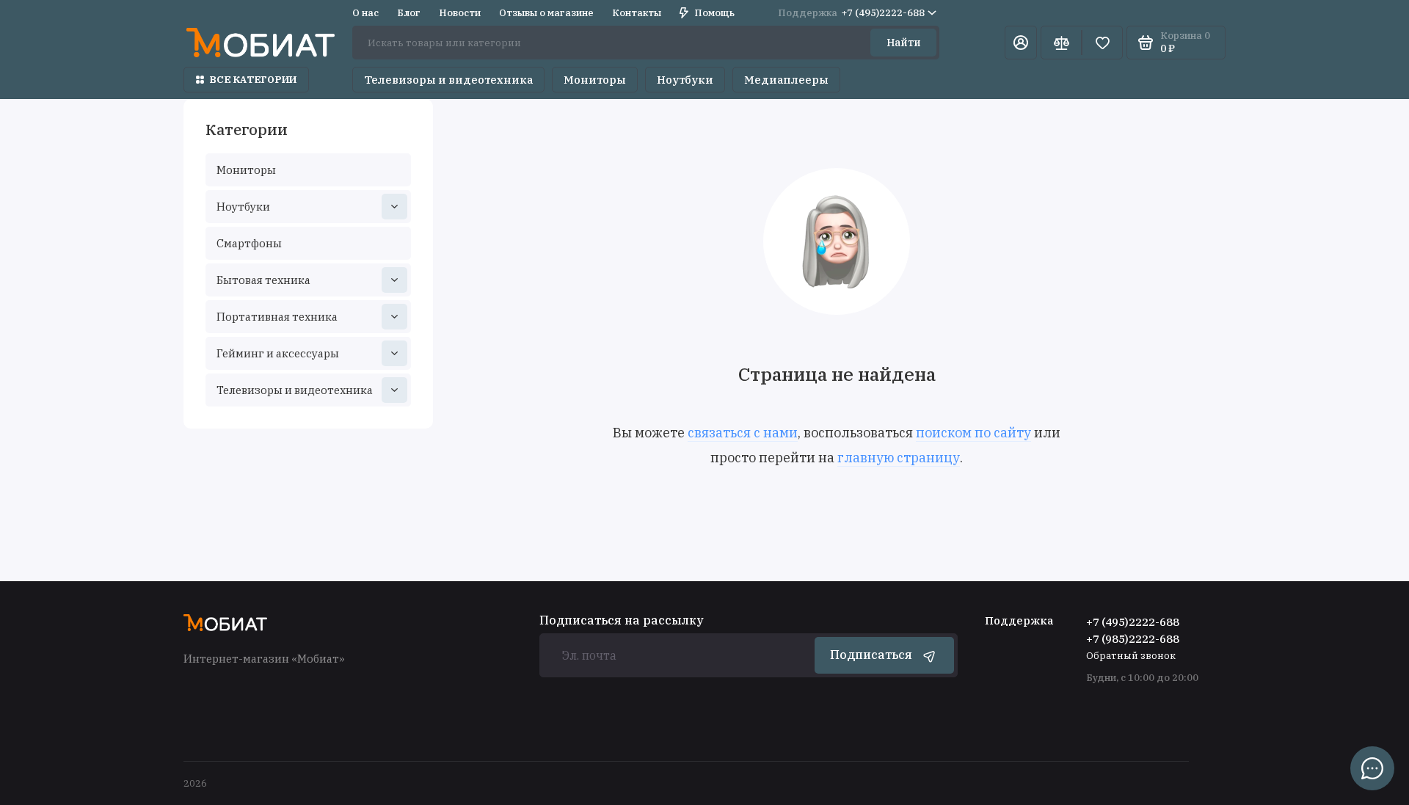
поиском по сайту (973, 432)
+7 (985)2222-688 (1132, 639)
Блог (408, 13)
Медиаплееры (786, 80)
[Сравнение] (1061, 42)
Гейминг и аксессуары (277, 353)
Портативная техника (277, 317)
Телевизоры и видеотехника (448, 80)
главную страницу (898, 457)
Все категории (253, 79)
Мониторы (595, 80)
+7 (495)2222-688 (851, 13)
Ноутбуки (685, 80)
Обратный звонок (1131, 655)
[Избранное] (1102, 42)
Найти (903, 42)
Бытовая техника (263, 280)
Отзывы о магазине (546, 13)
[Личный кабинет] (1021, 42)
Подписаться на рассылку (621, 620)
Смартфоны (249, 243)
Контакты (636, 13)
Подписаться (871, 654)
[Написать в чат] (1372, 768)
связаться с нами (743, 432)
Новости (460, 13)
